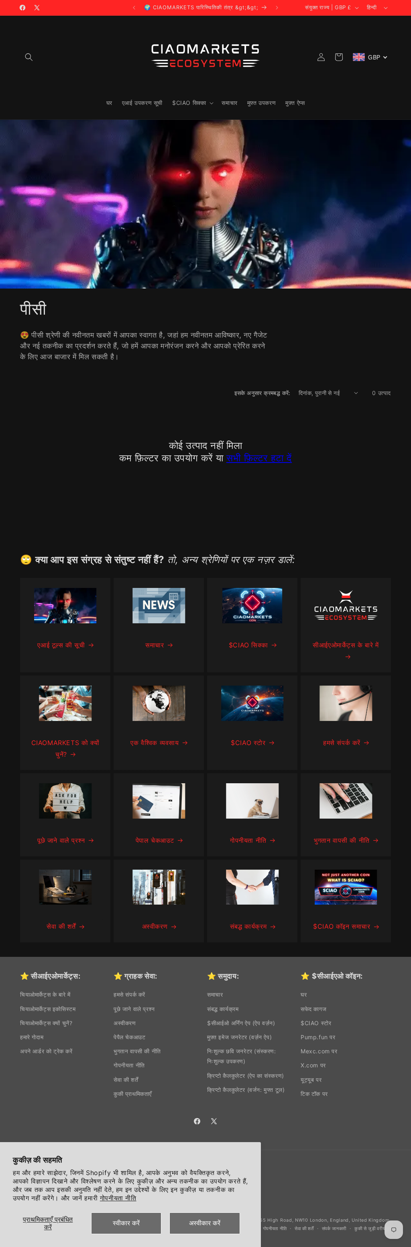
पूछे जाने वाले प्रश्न (61, 840)
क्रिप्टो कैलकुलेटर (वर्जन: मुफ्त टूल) (246, 1089)
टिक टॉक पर (314, 1093)
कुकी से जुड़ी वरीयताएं (372, 1228)
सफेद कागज (313, 1008)
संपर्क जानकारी (334, 1228)
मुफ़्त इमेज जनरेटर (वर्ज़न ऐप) (239, 1037)
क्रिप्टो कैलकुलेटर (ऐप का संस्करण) (245, 1075)
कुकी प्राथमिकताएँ (133, 1093)
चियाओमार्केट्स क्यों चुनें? (46, 1023)
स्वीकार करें (126, 1223)
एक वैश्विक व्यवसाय (154, 743)
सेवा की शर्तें (61, 926)
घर (304, 994)
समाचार (154, 645)
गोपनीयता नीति (118, 1198)
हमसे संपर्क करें (341, 743)
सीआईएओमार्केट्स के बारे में (346, 645)
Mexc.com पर (319, 1051)
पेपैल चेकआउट (129, 1037)
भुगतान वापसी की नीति (342, 840)
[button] (29, 57)
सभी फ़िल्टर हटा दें (259, 458)
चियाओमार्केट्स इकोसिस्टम (47, 1008)
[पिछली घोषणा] (134, 7)
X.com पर (313, 1065)
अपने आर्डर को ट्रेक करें (46, 1051)
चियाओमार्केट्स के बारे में (45, 994)
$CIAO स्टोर (248, 743)
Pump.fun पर (318, 1037)
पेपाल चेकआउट (155, 840)
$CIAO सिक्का (248, 645)
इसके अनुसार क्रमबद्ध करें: (262, 392)
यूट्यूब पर (311, 1079)
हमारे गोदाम (31, 1037)
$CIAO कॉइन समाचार (341, 926)
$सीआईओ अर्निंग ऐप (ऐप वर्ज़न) (241, 1023)
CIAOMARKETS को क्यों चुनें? (65, 748)
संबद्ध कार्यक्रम (248, 926)
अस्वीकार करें (204, 1223)
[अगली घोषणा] (277, 7)
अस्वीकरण (155, 926)
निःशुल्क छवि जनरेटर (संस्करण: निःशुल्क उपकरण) (241, 1056)
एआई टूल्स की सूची (61, 645)
